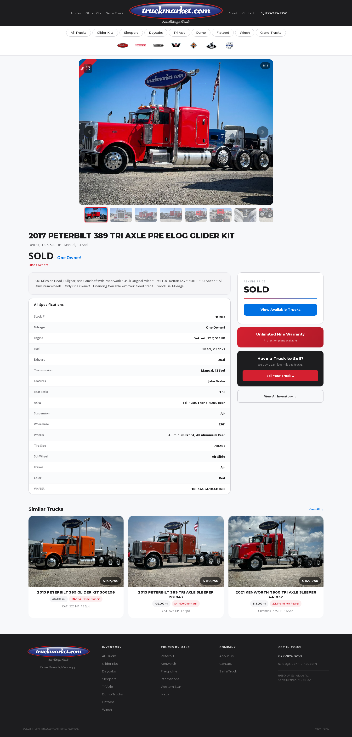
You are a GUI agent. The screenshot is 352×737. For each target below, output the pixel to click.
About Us (226, 656)
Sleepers (131, 32)
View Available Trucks (281, 310)
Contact (248, 13)
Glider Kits (93, 13)
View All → (316, 509)
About (233, 13)
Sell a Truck (115, 13)
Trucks (75, 13)
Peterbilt (167, 656)
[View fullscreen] (88, 68)
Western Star (171, 686)
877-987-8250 (276, 13)
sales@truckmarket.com (297, 664)
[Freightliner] (158, 45)
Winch (245, 32)
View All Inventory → (280, 396)
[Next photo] (262, 132)
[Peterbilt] (122, 45)
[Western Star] (176, 45)
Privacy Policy (320, 728)
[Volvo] (229, 45)
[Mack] (211, 45)
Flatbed (222, 32)
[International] (193, 45)
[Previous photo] (89, 132)
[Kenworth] (140, 45)
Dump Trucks (112, 694)
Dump (201, 32)
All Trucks (78, 32)
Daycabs (156, 32)
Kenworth (168, 664)
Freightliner (170, 671)
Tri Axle (179, 32)
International (170, 679)
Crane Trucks (270, 32)
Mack (165, 694)
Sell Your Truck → (281, 376)
